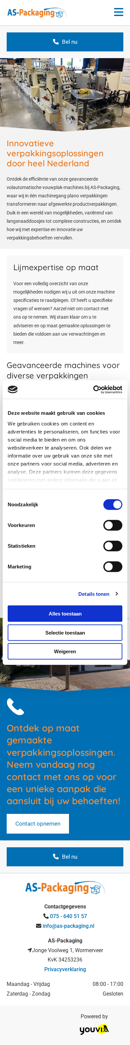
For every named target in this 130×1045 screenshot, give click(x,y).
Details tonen (93, 593)
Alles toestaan (65, 614)
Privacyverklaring (65, 969)
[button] (112, 13)
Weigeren (65, 651)
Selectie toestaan (65, 632)
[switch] (112, 525)
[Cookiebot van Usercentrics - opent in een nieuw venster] (93, 389)
